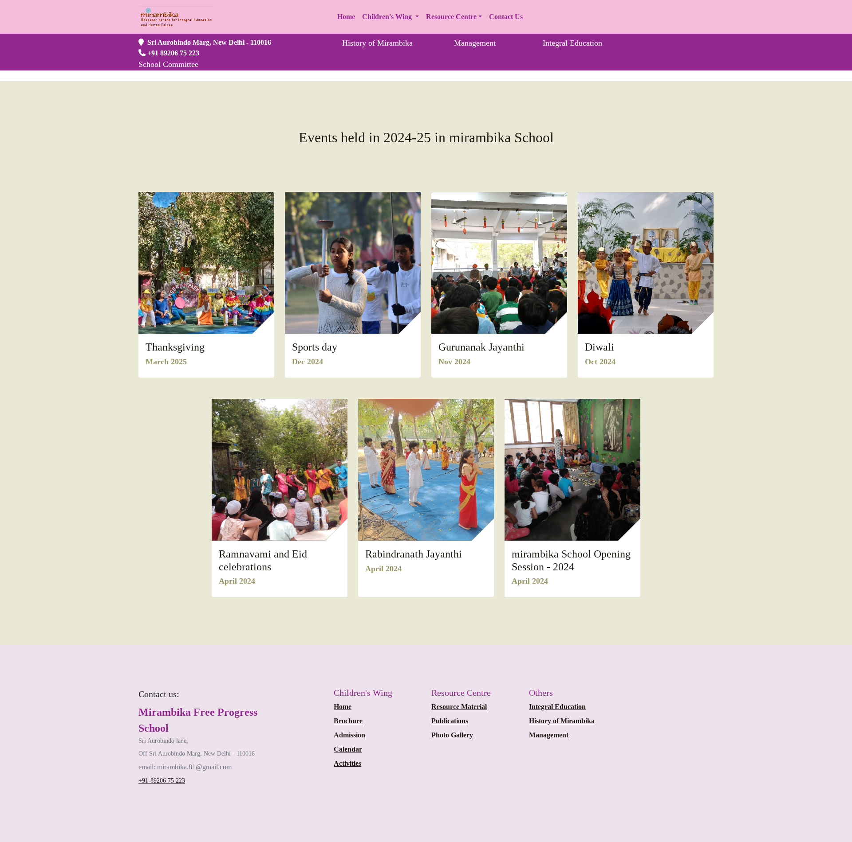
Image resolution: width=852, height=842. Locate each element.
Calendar (348, 749)
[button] (390, 17)
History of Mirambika (562, 721)
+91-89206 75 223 (161, 780)
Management (548, 735)
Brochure (348, 721)
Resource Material (459, 706)
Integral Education (557, 706)
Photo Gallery (452, 735)
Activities (347, 763)
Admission (349, 735)
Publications (449, 721)
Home (342, 706)
